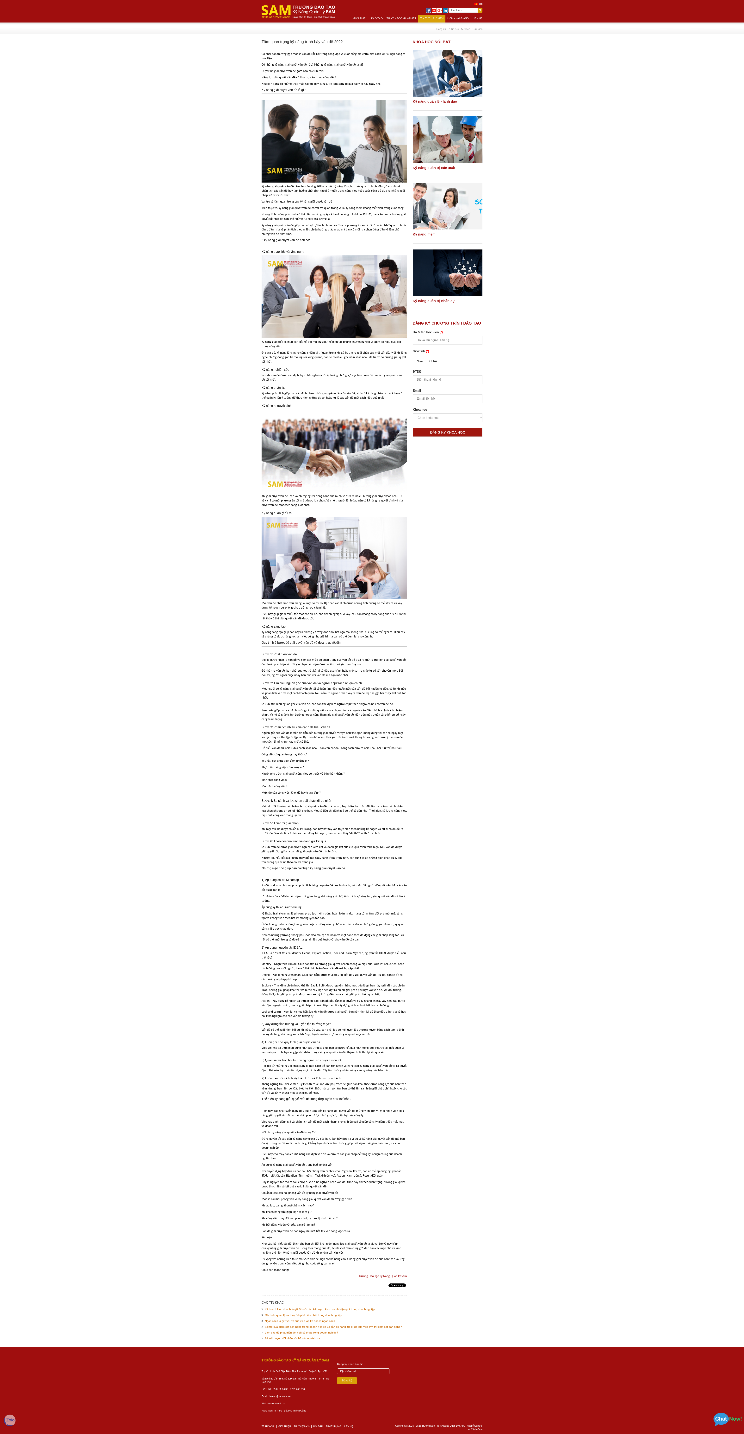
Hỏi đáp (318, 1426)
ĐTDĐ (417, 371)
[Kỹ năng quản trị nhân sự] (447, 272)
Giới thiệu (360, 18)
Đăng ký (347, 1380)
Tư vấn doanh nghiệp (401, 18)
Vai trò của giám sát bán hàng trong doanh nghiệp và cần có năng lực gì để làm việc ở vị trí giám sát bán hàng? (333, 1326)
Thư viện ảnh (302, 1426)
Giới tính (421, 351)
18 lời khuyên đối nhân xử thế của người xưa (292, 1338)
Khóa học (420, 409)
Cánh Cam (476, 1429)
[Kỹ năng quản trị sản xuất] (447, 139)
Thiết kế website (473, 1425)
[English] (480, 4)
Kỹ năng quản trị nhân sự (434, 301)
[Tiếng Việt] (476, 4)
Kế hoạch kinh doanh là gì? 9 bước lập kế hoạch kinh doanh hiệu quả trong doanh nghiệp (320, 1309)
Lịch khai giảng (458, 18)
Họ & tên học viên (428, 332)
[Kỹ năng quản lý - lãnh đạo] (447, 73)
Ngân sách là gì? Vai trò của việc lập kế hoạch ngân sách (300, 1320)
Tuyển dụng (333, 1426)
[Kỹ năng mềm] (447, 206)
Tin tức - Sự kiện (431, 18)
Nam (420, 361)
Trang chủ (269, 1426)
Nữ (435, 361)
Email (417, 390)
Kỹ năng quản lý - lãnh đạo (435, 101)
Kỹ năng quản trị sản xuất (434, 168)
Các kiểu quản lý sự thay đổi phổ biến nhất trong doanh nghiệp (303, 1315)
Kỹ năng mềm (424, 234)
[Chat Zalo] (10, 1420)
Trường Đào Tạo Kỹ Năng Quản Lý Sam (383, 1276)
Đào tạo (377, 18)
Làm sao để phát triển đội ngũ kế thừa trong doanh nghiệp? (301, 1332)
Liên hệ (477, 18)
